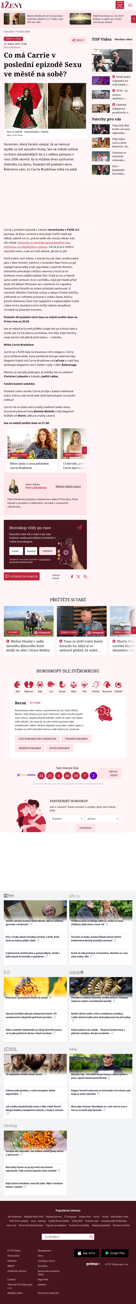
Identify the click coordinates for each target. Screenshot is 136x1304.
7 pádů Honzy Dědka (58, 1220)
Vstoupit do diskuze (24, 576)
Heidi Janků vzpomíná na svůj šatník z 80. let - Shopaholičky (121, 84)
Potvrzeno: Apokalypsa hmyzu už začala (27, 997)
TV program (70, 1216)
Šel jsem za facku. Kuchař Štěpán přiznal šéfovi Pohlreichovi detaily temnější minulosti (96, 939)
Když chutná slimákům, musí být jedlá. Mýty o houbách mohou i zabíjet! (34, 1185)
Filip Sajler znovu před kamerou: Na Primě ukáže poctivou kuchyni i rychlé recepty (120, 142)
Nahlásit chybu (15, 1292)
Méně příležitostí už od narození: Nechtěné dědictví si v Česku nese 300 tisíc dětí (45, 19)
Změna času (85, 1216)
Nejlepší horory (54, 1216)
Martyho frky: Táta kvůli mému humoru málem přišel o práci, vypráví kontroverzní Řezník (99, 1076)
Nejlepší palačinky (101, 1225)
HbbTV (11, 1265)
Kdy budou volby (119, 1216)
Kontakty (42, 1265)
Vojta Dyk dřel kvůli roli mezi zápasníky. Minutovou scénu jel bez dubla (121, 129)
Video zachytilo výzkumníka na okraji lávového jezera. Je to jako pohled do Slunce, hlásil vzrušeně (34, 1031)
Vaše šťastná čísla (67, 768)
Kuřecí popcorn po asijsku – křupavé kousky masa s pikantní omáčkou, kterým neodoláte (98, 1031)
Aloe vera (11, 1225)
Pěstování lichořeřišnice (31, 1225)
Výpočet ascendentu (56, 1225)
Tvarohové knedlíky (79, 1225)
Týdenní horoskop (76, 738)
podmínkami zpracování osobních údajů (30, 560)
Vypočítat (85, 828)
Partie (96, 1216)
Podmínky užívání (16, 1271)
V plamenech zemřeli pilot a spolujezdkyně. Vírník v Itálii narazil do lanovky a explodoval (33, 955)
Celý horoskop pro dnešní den (37, 738)
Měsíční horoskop (30, 748)
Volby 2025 (77, 1220)
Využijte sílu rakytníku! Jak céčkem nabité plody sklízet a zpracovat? (35, 1153)
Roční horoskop (59, 748)
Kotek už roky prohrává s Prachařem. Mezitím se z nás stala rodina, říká (99, 955)
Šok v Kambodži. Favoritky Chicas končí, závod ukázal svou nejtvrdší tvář (121, 170)
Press (40, 1255)
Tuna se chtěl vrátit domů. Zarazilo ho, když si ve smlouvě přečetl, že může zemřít (81, 648)
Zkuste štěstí (113, 773)
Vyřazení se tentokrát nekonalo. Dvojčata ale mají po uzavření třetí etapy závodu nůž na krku (120, 156)
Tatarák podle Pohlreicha (114, 1220)
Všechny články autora (68, 486)
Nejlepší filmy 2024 (33, 1216)
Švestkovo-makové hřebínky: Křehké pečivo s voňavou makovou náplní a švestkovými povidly (99, 999)
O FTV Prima (13, 1250)
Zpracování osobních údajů (49, 1273)
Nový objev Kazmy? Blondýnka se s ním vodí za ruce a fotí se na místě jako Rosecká (99, 1108)
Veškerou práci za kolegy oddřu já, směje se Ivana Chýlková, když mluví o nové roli (97, 923)
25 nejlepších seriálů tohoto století (24, 1074)
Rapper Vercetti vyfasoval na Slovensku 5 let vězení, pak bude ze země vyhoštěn (100, 1092)
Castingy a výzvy (46, 1260)
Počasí (105, 1216)
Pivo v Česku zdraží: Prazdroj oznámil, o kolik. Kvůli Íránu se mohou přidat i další (32, 939)
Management (44, 1250)
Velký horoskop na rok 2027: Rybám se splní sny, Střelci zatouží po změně (108, 19)
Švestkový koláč (121, 1225)
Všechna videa (123, 39)
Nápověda (43, 1279)
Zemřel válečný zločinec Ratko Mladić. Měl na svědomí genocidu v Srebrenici (34, 923)
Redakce (42, 1284)
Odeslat (47, 551)
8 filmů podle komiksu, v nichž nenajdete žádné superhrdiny (30, 1092)
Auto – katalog (38, 1220)
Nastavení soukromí (48, 1292)
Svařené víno (92, 1220)
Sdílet (78, 41)
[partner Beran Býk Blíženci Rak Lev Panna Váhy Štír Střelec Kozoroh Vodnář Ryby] (102, 819)
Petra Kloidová (12, 47)
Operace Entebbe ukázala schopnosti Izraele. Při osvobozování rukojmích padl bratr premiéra (31, 1015)
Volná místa (13, 1255)
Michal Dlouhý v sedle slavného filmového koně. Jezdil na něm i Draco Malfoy (28, 645)
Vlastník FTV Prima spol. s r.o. (20, 1286)
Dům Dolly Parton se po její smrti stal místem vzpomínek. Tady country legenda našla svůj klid (31, 1169)
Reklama (11, 1260)
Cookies (11, 1279)
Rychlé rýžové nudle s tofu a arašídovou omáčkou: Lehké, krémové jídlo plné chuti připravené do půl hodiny (100, 1015)
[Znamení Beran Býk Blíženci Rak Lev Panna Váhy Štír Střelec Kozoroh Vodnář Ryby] (31, 551)
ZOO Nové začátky (18, 1220)
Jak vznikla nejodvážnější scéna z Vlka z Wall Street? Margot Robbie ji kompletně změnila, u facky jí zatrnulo (34, 1108)
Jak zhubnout (15, 1216)
